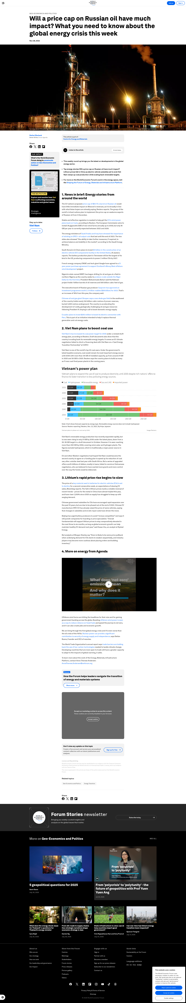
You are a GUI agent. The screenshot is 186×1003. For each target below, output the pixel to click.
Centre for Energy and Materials (75, 139)
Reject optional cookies (169, 987)
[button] (109, 584)
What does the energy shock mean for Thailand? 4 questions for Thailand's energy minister (43, 928)
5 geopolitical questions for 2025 (53, 885)
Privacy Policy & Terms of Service (93, 990)
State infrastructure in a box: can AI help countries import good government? (109, 928)
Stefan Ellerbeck (35, 135)
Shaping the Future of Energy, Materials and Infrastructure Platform (94, 183)
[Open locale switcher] (2, 997)
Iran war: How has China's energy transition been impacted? (140, 927)
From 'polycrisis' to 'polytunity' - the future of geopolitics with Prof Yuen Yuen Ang (122, 888)
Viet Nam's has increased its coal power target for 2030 (84, 334)
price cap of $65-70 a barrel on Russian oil (100, 204)
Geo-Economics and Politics (43, 13)
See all (153, 839)
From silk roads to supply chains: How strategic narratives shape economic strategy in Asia (75, 928)
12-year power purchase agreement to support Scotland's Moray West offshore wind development (92, 266)
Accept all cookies (168, 993)
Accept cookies (93, 719)
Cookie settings (169, 998)
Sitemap (93, 994)
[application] (109, 584)
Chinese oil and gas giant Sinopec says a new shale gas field (86, 298)
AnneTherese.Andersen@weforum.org (77, 663)
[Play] (65, 150)
